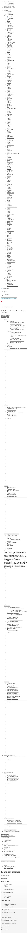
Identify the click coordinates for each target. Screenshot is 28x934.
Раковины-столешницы (13, 692)
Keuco (8, 156)
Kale (8, 152)
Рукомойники (10, 686)
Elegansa (9, 98)
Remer (8, 208)
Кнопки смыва (14, 328)
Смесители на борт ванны (14, 623)
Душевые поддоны (12, 491)
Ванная (6, 405)
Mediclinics (10, 174)
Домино (9, 273)
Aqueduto (9, 39)
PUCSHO (9, 195)
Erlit (8, 101)
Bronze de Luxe (11, 69)
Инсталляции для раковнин (17, 325)
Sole (8, 226)
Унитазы (9, 331)
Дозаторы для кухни (12, 779)
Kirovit (9, 157)
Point (8, 194)
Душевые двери (11, 489)
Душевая (6, 486)
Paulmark (9, 190)
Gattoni (9, 118)
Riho (8, 211)
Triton (8, 245)
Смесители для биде (12, 625)
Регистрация (10, 3)
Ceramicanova (10, 74)
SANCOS (9, 218)
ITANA (9, 143)
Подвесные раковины (12, 687)
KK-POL (9, 159)
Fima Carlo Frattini (11, 108)
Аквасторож (10, 269)
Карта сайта (6, 897)
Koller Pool (10, 162)
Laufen (9, 167)
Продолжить (4, 878)
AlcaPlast (9, 25)
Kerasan (9, 155)
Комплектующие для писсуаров (18, 348)
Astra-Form (10, 47)
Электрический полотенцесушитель (16, 756)
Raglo (8, 200)
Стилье (9, 274)
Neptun (9, 178)
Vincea (9, 256)
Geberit (9, 119)
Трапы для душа (11, 493)
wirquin (9, 263)
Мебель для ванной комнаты (11, 534)
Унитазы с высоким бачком (17, 341)
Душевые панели (11, 628)
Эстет (8, 277)
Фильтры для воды (12, 780)
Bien (8, 59)
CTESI (9, 83)
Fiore (8, 109)
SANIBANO (10, 219)
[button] (8, 861)
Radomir (9, 198)
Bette (8, 56)
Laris (8, 166)
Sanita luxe (10, 221)
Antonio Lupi (10, 32)
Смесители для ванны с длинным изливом (16, 615)
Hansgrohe (10, 136)
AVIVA (9, 49)
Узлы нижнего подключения (14, 823)
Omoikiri (9, 184)
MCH (8, 173)
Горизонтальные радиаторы (14, 821)
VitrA (8, 257)
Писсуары (9, 346)
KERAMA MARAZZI (13, 153)
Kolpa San (9, 163)
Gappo (8, 116)
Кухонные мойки (11, 775)
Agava (8, 21)
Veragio (9, 253)
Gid (8, 125)
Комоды (9, 544)
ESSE (8, 104)
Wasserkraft (10, 259)
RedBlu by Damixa (12, 207)
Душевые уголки (11, 487)
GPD (8, 128)
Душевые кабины (11, 494)
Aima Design (10, 23)
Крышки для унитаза (15, 342)
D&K (8, 84)
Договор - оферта (11, 280)
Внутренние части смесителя (14, 627)
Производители (7, 903)
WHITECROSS (11, 262)
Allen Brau (10, 28)
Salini (8, 217)
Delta (8, 90)
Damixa (9, 85)
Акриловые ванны (12, 408)
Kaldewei (9, 150)
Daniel (8, 87)
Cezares (9, 77)
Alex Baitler (10, 26)
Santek (8, 222)
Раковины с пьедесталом (13, 694)
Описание (9, 548)
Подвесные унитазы (15, 332)
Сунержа (9, 276)
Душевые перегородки (13, 490)
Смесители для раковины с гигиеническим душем (17, 609)
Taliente (9, 235)
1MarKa (11, 18)
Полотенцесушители (9, 755)
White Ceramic (11, 260)
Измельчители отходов (13, 778)
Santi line (9, 224)
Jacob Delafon (10, 145)
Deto (8, 91)
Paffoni (9, 188)
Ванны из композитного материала (16, 407)
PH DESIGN (10, 193)
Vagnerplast (10, 248)
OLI (8, 183)
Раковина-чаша (11, 683)
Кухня (5, 773)
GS (8, 133)
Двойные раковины (12, 693)
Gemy (8, 122)
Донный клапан (11, 697)
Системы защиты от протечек (12, 831)
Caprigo (9, 71)
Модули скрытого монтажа (17, 329)
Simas (8, 225)
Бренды (9, 350)
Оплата (9, 13)
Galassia (9, 115)
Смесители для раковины (13, 607)
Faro (8, 107)
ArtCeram (9, 46)
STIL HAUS (10, 231)
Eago (8, 97)
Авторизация (10, 4)
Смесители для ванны (13, 613)
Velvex (9, 252)
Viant (8, 255)
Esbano (9, 102)
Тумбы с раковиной (12, 535)
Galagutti (9, 114)
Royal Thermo (10, 214)
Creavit (9, 81)
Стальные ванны (11, 411)
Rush (8, 215)
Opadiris (9, 186)
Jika (8, 147)
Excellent (9, 105)
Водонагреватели (8, 772)
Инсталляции (10, 321)
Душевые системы (12, 618)
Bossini (9, 66)
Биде (8, 345)
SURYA (9, 233)
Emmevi (9, 100)
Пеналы (9, 541)
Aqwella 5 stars (11, 42)
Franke (9, 112)
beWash (9, 57)
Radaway (9, 197)
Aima (8, 22)
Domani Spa (10, 94)
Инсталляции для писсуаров (17, 326)
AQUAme (9, 33)
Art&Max (9, 45)
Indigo (8, 142)
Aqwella (9, 40)
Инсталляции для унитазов (17, 322)
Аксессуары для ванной (10, 830)
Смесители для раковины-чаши (18, 611)
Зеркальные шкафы (12, 537)
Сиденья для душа (11, 496)
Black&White (10, 60)
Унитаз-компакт (14, 334)
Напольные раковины (12, 685)
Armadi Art (10, 43)
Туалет (5, 319)
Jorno (8, 149)
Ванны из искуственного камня (15, 412)
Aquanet (9, 35)
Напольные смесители (13, 624)
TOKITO (9, 241)
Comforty (9, 80)
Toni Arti (9, 242)
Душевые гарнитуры (12, 630)
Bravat (8, 67)
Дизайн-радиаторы (9, 818)
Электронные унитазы (16, 339)
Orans (8, 187)
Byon (8, 70)
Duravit (9, 95)
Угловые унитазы (14, 338)
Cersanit (9, 76)
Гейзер (9, 270)
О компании (10, 14)
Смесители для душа (12, 621)
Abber (8, 19)
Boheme (9, 61)
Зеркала (9, 538)
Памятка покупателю (12, 286)
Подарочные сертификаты (10, 904)
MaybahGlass (10, 171)
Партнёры (6, 905)
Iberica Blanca (10, 138)
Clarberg (9, 78)
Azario (8, 50)
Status (8, 229)
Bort (8, 64)
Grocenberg (10, 129)
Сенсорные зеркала (15, 539)
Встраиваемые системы (16, 620)
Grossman (9, 132)
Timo (8, 239)
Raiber (8, 201)
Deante (9, 88)
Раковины (6, 682)
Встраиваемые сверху (12, 689)
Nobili (8, 181)
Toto (8, 243)
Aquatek (9, 36)
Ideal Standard (10, 140)
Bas (8, 53)
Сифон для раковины (12, 699)
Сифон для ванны (11, 415)
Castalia (9, 73)
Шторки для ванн (11, 414)
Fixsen (8, 111)
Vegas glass (10, 249)
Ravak (8, 202)
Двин (8, 272)
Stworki (9, 232)
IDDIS (8, 139)
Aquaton (9, 38)
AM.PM (9, 30)
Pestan (8, 191)
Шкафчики (10, 545)
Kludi (8, 160)
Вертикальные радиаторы (14, 820)
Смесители (7, 606)
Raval (8, 204)
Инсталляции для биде (16, 324)
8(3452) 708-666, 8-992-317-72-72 (8, 298)
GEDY (9, 121)
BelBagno (9, 54)
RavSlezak (9, 205)
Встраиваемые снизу (12, 690)
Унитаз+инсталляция (12, 343)
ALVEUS (9, 29)
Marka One (10, 170)
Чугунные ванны (11, 410)
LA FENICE (10, 164)
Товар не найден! (8, 868)
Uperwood (9, 246)
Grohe (8, 131)
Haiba (8, 135)
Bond (8, 63)
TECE (8, 236)
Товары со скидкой (8, 906)
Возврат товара (7, 896)
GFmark (9, 124)
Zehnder (9, 266)
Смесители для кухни (12, 776)
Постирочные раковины (13, 696)
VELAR (9, 250)
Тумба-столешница (12, 542)
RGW (8, 209)
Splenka (9, 228)
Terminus (9, 238)
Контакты (9, 11)
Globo (8, 126)
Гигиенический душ (12, 617)
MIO (8, 177)
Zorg (8, 267)
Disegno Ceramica (11, 93)
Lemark (9, 169)
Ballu (8, 52)
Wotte (8, 264)
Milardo (9, 176)
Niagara (9, 180)
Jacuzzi (9, 146)
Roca (8, 212)
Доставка (9, 283)
